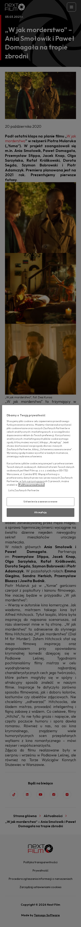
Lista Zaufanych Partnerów (23, 490)
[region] (40, 463)
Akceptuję (40, 512)
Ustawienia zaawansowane (40, 501)
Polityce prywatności (31, 484)
